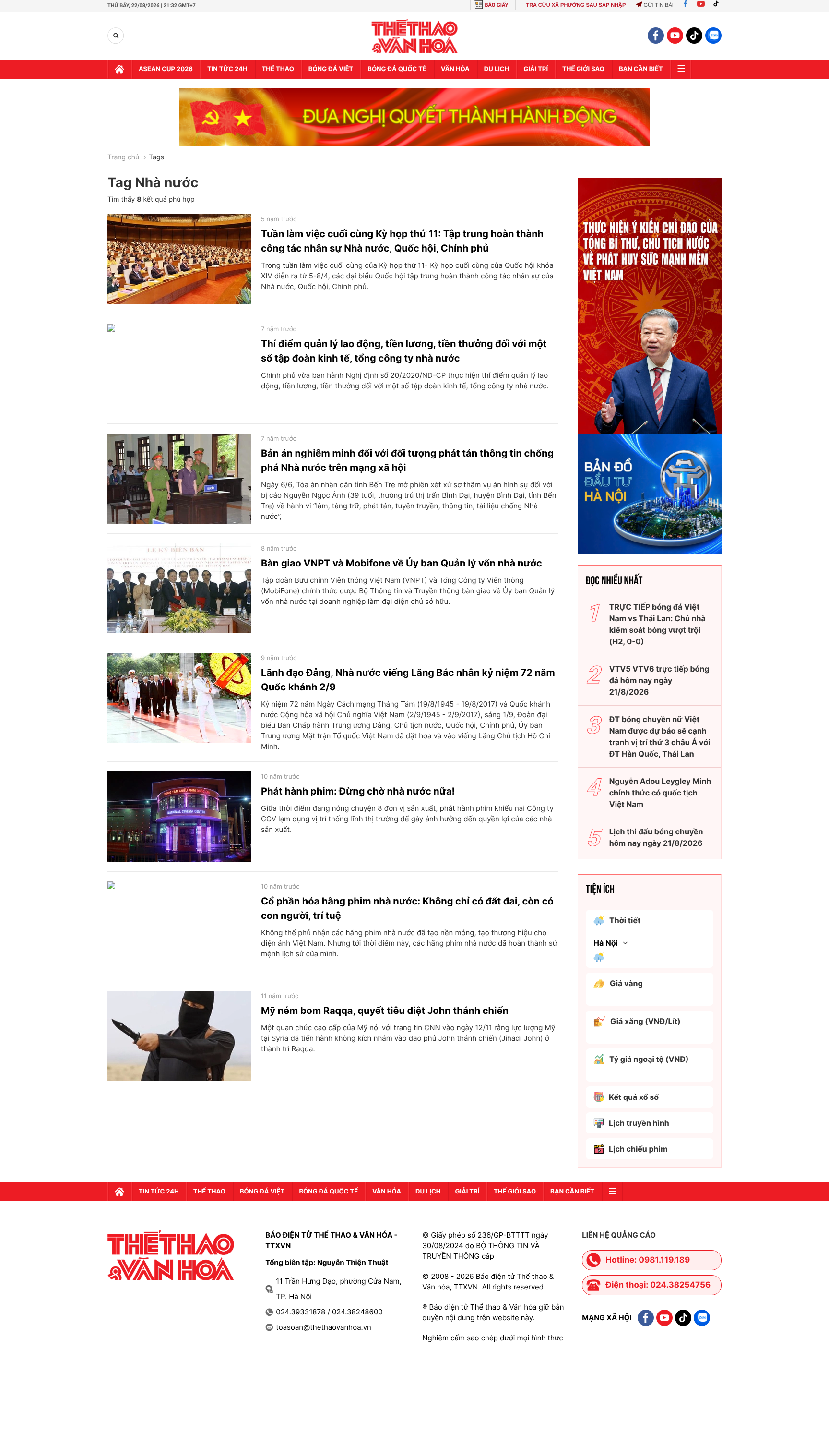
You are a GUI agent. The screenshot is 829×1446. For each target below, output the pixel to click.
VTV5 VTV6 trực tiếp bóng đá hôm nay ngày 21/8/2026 (659, 680)
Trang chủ (123, 157)
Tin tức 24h (227, 69)
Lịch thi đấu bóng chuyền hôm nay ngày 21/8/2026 (656, 837)
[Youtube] (701, 5)
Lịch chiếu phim (638, 1149)
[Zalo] (713, 35)
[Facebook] (685, 5)
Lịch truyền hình (639, 1123)
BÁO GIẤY (497, 5)
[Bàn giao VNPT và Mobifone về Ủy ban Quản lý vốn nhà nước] (179, 588)
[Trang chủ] (119, 69)
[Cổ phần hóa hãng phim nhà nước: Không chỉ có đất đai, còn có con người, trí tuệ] (179, 926)
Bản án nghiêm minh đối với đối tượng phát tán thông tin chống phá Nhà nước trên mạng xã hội (407, 460)
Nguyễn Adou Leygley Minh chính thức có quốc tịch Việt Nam (660, 792)
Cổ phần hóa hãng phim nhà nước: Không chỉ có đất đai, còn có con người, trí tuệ (407, 908)
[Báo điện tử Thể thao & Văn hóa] (415, 36)
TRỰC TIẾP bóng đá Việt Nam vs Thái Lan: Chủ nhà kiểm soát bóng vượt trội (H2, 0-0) (657, 624)
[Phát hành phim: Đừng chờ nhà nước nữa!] (179, 816)
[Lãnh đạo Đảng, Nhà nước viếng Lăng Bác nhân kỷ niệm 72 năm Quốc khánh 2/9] (179, 698)
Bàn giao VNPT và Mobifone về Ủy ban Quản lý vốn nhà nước (401, 563)
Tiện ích (600, 888)
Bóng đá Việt (330, 69)
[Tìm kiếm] (115, 35)
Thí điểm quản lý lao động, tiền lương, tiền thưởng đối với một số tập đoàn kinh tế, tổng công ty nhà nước (404, 351)
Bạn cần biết (641, 69)
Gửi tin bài (658, 5)
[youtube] (675, 35)
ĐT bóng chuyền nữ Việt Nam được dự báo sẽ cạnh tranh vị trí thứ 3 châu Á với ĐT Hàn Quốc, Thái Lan (660, 736)
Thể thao (278, 69)
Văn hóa (455, 69)
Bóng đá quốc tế (396, 69)
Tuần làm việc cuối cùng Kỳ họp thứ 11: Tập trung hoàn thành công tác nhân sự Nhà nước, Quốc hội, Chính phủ (402, 241)
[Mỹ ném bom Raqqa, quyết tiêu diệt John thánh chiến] (179, 1036)
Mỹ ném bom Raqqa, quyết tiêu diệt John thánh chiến (385, 1010)
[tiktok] (694, 35)
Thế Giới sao (583, 69)
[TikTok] (718, 5)
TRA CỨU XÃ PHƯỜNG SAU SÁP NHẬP (576, 5)
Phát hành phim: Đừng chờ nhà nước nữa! (358, 791)
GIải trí (535, 69)
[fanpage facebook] (656, 35)
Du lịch (496, 69)
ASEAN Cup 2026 (166, 69)
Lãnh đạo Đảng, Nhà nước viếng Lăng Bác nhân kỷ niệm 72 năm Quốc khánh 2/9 (408, 680)
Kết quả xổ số (634, 1097)
